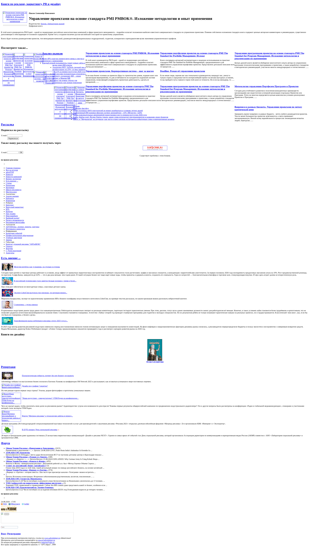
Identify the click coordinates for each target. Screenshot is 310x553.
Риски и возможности (15, 220)
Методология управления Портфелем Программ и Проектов (266, 86)
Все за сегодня (12, 170)
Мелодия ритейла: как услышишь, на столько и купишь (37, 267)
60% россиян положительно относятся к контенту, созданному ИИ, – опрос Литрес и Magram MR (69, 76)
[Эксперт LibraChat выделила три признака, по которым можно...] (7, 296)
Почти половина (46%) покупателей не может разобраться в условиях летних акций (108, 111)
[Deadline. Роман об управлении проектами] (38, 61)
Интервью (10, 188)
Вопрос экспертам (13, 179)
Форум (5, 443)
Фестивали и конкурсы (15, 229)
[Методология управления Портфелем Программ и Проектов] (49, 83)
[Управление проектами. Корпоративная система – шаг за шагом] (40, 81)
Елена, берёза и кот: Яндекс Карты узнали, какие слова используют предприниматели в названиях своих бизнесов (120, 117)
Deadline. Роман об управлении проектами (182, 71)
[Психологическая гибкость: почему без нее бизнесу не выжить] (7, 379)
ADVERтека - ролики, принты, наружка (22, 227)
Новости (9, 174)
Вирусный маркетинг (15, 207)
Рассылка (7, 124)
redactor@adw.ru (47, 542)
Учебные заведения (14, 238)
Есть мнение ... (12, 181)
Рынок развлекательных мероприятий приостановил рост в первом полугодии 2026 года (110, 115)
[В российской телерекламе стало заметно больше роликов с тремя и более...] (7, 285)
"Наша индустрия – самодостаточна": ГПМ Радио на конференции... (50, 398)
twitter (26, 504)
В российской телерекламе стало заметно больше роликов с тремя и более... (45, 281)
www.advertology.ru (52, 538)
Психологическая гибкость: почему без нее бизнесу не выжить (48, 376)
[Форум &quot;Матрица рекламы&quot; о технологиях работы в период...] (11, 420)
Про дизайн (11, 214)
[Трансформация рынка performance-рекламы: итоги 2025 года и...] (7, 325)
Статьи (9, 183)
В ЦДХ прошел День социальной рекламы (39, 430)
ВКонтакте (15, 504)
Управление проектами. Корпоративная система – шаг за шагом (120, 71)
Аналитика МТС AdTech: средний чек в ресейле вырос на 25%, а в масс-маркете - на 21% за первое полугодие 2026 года (69, 69)
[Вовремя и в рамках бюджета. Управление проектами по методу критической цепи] (80, 103)
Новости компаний (14, 177)
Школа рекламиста (13, 190)
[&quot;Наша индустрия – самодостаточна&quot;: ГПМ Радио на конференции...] (11, 403)
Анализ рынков (52, 53)
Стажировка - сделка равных (26, 305)
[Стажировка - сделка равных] (7, 308)
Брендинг (10, 205)
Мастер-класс (11, 192)
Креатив (9, 211)
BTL (8, 209)
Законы (9, 240)
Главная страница (13, 168)
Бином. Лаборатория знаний (52, 24)
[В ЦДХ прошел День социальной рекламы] (7, 433)
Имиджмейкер (12, 216)
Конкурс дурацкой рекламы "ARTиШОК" (23, 244)
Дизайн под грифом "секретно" (35, 386)
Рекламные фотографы (15, 222)
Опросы (9, 246)
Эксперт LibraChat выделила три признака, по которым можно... (40, 293)
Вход (3, 533)
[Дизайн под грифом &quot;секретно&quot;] (11, 387)
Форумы (9, 249)
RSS (5, 504)
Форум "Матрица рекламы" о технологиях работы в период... (47, 416)
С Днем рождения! (13, 251)
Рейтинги (10, 198)
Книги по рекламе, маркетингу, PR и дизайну (31, 4)
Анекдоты (10, 253)
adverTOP (10, 172)
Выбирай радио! (12, 218)
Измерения (10, 201)
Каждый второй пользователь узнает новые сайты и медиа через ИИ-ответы (63, 64)
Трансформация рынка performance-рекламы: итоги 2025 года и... (41, 321)
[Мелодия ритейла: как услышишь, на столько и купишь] (7, 271)
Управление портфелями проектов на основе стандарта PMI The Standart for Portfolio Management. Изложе (194, 54)
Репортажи (10, 185)
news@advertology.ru (46, 540)
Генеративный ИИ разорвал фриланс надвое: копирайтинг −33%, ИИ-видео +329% (107, 113)
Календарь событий (14, 233)
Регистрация (14, 533)
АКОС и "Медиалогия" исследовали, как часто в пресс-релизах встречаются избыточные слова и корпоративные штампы (123, 119)
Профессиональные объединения (19, 235)
